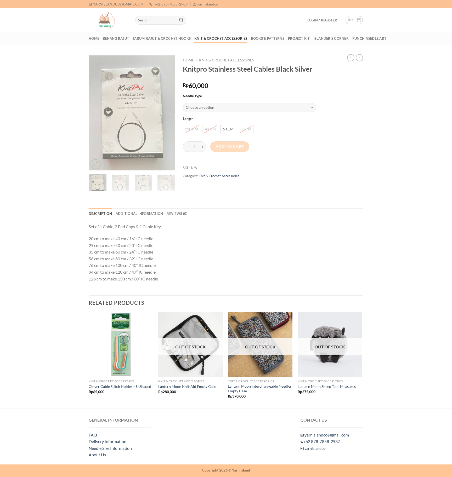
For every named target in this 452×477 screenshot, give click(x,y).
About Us (97, 454)
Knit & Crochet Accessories (220, 38)
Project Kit (299, 38)
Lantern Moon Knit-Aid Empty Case (187, 386)
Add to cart (230, 146)
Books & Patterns (267, 38)
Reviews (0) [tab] (177, 213)
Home (94, 38)
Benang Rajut (116, 38)
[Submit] (181, 20)
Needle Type (192, 96)
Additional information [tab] (139, 213)
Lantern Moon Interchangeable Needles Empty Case (260, 388)
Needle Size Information (110, 448)
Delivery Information (107, 441)
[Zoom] (96, 164)
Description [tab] (100, 213)
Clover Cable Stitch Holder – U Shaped (120, 386)
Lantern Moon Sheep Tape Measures (327, 386)
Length (188, 119)
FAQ (93, 434)
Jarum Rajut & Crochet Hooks (162, 38)
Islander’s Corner (331, 38)
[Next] (166, 112)
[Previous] (97, 112)
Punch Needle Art (369, 38)
